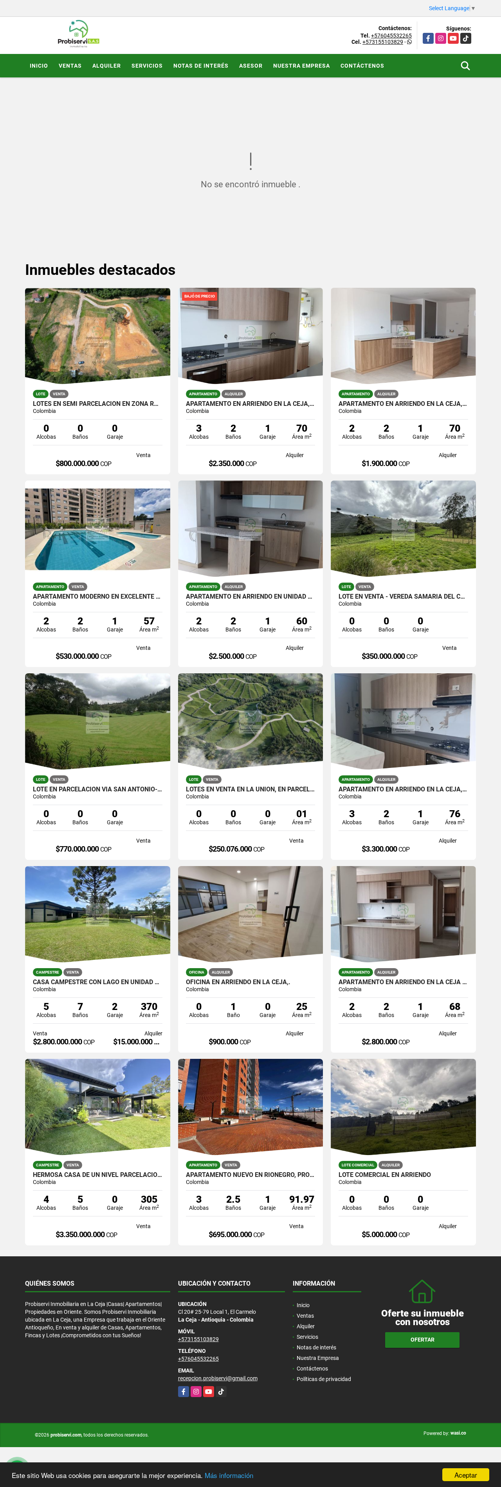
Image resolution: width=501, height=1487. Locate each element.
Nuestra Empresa (301, 66)
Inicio (39, 66)
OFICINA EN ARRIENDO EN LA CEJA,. (238, 982)
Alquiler (106, 66)
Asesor (251, 66)
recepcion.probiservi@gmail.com (218, 1378)
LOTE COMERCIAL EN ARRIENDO (385, 1175)
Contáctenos (362, 66)
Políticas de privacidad (324, 1379)
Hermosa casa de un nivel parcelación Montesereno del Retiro (97, 1175)
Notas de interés (201, 66)
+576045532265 (391, 35)
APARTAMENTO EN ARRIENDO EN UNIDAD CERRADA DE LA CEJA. (250, 597)
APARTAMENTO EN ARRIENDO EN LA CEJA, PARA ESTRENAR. (403, 789)
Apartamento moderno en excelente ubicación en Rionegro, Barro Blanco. (97, 597)
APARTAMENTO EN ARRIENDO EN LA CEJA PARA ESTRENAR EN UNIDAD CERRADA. (403, 982)
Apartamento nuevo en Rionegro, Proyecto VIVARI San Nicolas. (250, 1175)
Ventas (70, 66)
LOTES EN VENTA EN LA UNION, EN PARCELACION (250, 789)
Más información (229, 1475)
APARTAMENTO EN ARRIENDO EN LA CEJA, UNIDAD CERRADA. (250, 404)
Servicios (147, 66)
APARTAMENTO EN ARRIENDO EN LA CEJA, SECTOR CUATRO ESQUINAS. (403, 404)
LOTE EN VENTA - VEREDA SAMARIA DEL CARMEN (403, 597)
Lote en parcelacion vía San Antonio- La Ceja (97, 789)
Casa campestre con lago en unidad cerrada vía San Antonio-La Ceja (97, 982)
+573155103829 (382, 42)
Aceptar (465, 1475)
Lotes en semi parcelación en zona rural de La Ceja (97, 404)
